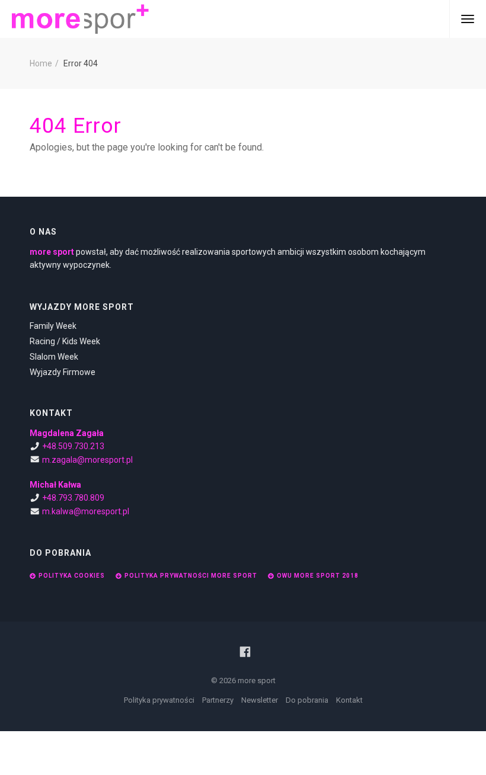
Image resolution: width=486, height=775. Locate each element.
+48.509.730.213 (73, 446)
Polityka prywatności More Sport (190, 575)
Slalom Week (54, 356)
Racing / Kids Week (65, 341)
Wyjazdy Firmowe (62, 372)
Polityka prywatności (159, 700)
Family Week (53, 326)
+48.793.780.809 (73, 497)
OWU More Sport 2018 (318, 575)
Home (41, 63)
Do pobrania (307, 700)
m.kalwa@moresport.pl (85, 511)
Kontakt (349, 700)
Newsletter (259, 700)
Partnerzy (218, 700)
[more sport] (80, 19)
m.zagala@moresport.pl (87, 460)
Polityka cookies (72, 575)
